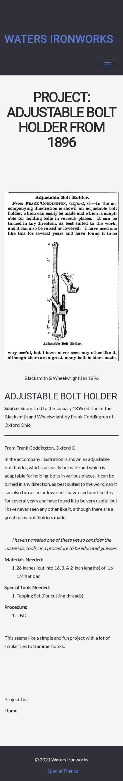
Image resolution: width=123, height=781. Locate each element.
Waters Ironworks (58, 39)
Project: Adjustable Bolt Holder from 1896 (61, 120)
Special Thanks (62, 771)
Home (10, 710)
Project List (16, 699)
